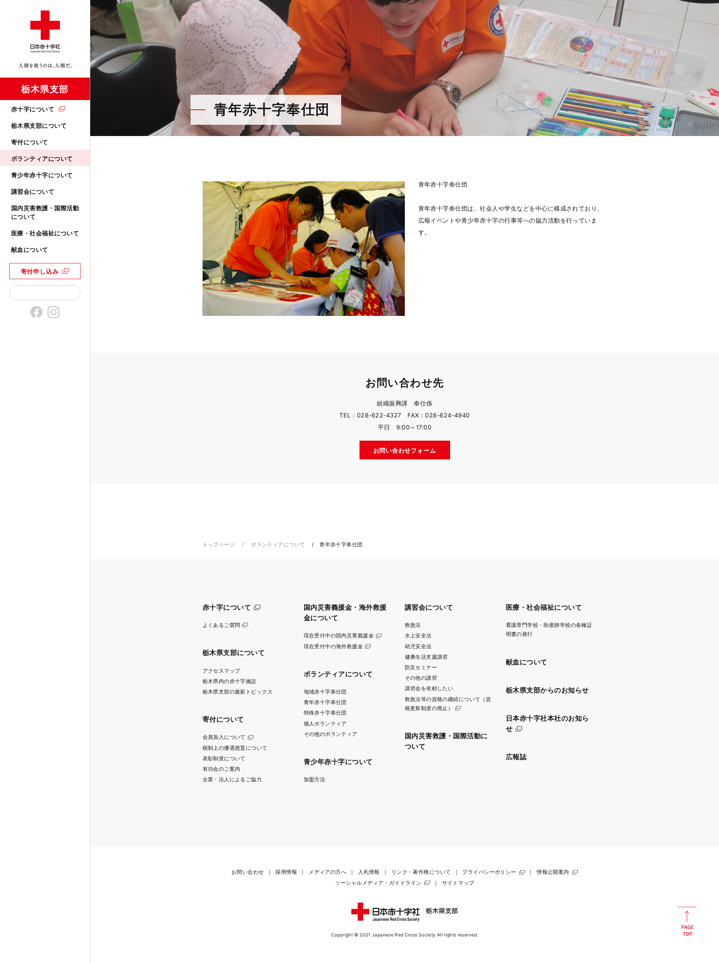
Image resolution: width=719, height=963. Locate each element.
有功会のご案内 (221, 769)
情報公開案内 (553, 872)
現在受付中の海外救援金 (333, 646)
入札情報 (369, 872)
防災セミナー (421, 667)
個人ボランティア (325, 723)
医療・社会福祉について (45, 233)
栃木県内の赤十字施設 (230, 681)
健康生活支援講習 (426, 656)
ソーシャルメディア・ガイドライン (378, 882)
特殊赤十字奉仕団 (325, 712)
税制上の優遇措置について (235, 748)
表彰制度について (224, 758)
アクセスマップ (221, 670)
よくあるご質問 (221, 625)
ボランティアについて (42, 158)
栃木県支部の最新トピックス (238, 691)
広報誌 (516, 756)
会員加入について (224, 737)
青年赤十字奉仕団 (325, 702)
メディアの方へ (327, 872)
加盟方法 (314, 779)
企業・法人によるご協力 (232, 779)
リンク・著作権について (421, 872)
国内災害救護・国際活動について (45, 212)
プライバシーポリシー (489, 872)
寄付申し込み (40, 271)
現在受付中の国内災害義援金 (339, 635)
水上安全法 (418, 635)
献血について (29, 249)
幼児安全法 (418, 646)
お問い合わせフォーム (404, 450)
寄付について (29, 142)
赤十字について (32, 109)
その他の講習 (421, 677)
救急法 (413, 625)
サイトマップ (458, 882)
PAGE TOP (687, 921)
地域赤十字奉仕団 (325, 691)
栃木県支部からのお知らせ (547, 690)
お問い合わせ (247, 872)
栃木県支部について (39, 125)
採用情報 (286, 872)
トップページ (219, 544)
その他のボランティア (331, 734)
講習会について (32, 191)
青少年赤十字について (42, 175)
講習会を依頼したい (429, 688)
